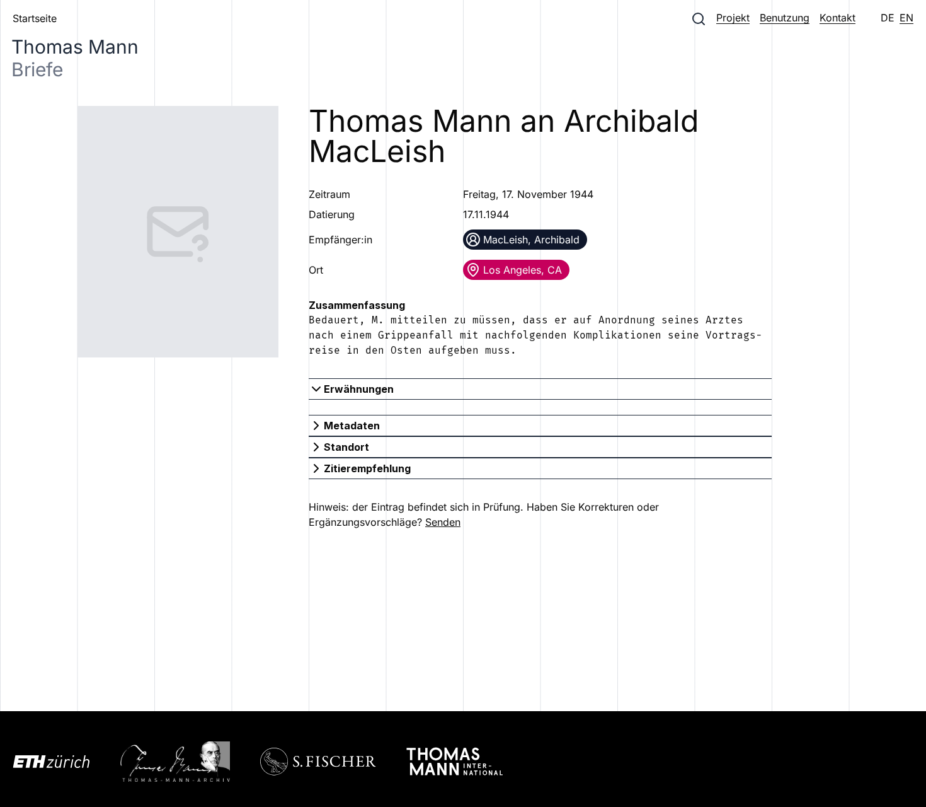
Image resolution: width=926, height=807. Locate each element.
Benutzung (784, 17)
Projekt (733, 17)
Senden (442, 522)
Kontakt (837, 17)
